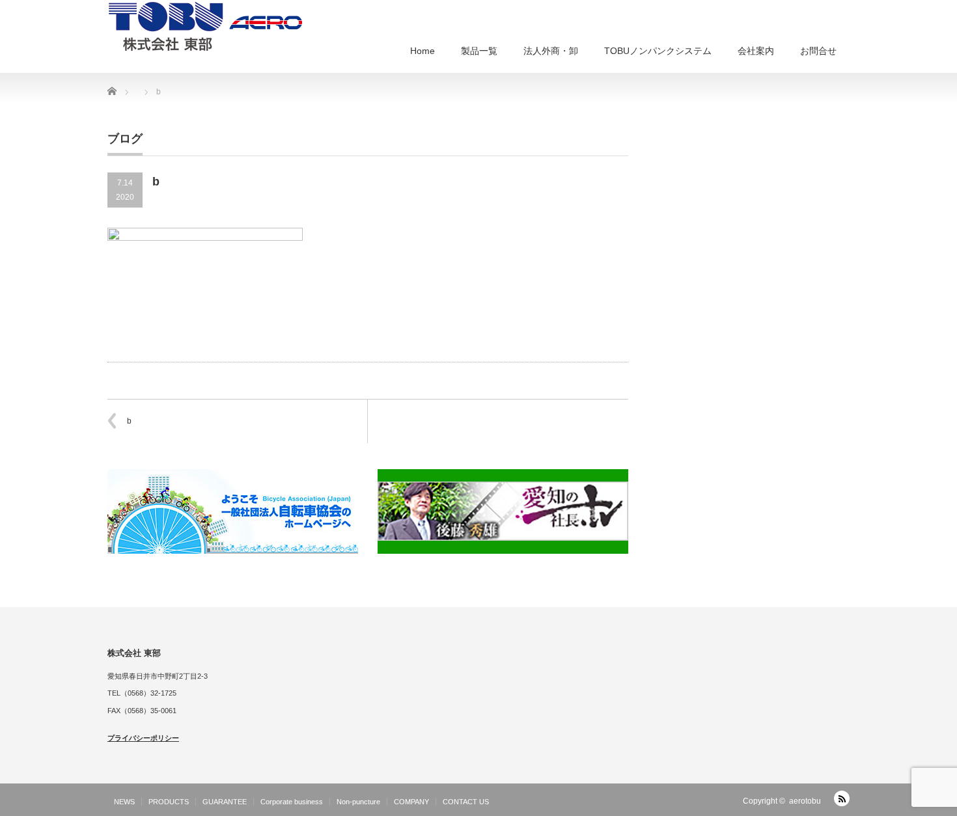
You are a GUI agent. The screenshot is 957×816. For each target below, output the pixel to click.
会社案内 (756, 51)
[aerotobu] (205, 25)
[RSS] (842, 798)
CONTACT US (466, 802)
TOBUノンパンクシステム (658, 51)
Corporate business (291, 802)
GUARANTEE (224, 802)
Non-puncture (358, 802)
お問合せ (818, 51)
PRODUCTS (168, 802)
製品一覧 (479, 51)
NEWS (124, 802)
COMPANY (411, 802)
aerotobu (805, 801)
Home (422, 51)
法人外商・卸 (550, 51)
